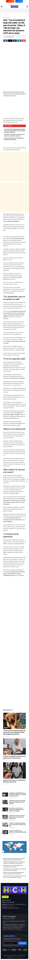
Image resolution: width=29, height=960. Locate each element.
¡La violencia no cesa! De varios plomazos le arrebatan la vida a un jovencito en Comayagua (16, 809)
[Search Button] (27, 6)
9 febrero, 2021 (19, 36)
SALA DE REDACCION (9, 36)
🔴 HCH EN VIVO (10, 1)
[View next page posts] (16, 143)
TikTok (19, 949)
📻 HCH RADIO (19, 1)
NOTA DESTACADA (7, 753)
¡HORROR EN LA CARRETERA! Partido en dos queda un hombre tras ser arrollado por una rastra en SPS (17, 794)
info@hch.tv (8, 900)
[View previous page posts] (13, 143)
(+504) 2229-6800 (11, 902)
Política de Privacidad (17, 957)
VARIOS (8, 17)
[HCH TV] (15, 890)
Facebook (5, 949)
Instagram (14, 949)
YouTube (25, 949)
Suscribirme (22, 943)
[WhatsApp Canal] (28, 480)
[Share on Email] (24, 41)
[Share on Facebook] (5, 41)
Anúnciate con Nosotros (13, 908)
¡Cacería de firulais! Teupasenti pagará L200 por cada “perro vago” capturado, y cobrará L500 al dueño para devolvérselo (14, 131)
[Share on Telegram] (19, 41)
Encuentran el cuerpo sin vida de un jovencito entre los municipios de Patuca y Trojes (17, 817)
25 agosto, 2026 (6, 783)
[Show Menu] (1, 6)
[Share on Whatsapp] (15, 41)
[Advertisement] (14, 10)
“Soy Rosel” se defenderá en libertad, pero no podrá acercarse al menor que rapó (17, 825)
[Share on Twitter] (10, 41)
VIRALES (5, 727)
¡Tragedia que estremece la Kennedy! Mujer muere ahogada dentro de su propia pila (17, 802)
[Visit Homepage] (14, 6)
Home (4, 17)
